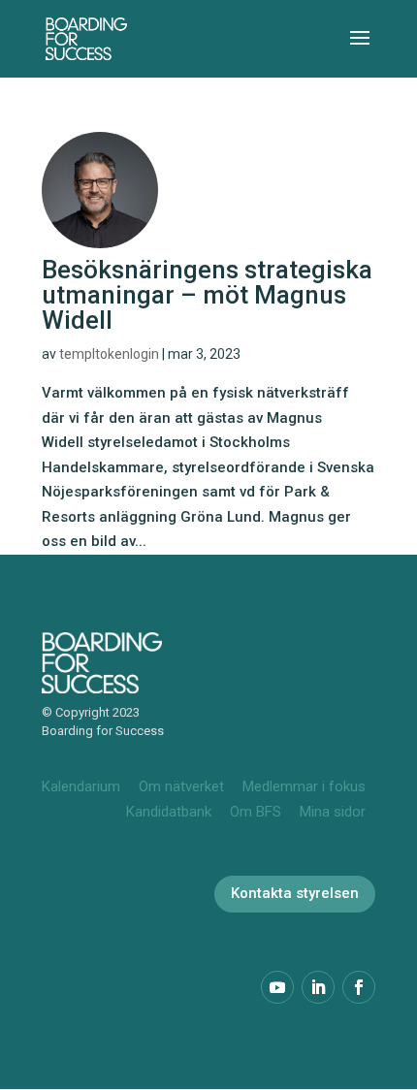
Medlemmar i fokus (304, 786)
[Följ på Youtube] (277, 987)
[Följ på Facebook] (358, 987)
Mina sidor (333, 811)
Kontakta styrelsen (295, 893)
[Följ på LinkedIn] (318, 987)
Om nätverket (181, 786)
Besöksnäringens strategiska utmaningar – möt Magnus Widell (207, 295)
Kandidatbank (168, 811)
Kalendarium (81, 786)
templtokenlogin (109, 354)
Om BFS (255, 811)
